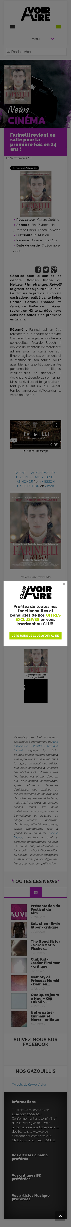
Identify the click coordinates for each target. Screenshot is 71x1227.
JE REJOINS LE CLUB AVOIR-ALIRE (35, 635)
